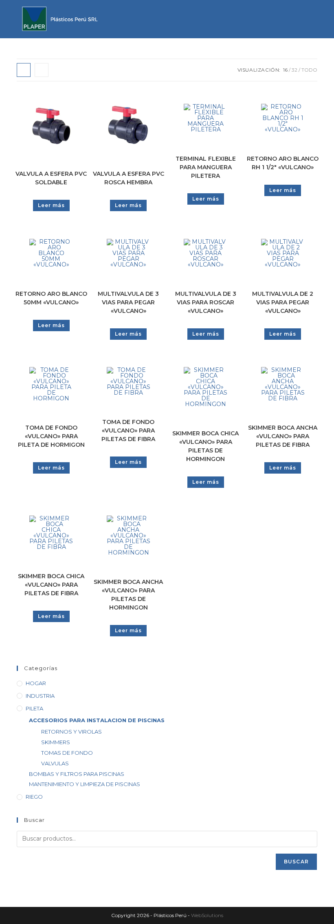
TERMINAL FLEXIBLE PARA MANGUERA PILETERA (206, 167)
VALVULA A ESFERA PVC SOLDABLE (51, 178)
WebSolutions (207, 915)
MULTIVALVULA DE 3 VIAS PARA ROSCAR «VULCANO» (205, 302)
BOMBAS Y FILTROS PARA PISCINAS (76, 774)
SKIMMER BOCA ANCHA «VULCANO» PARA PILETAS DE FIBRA (282, 436)
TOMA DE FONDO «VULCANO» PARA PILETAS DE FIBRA (128, 430)
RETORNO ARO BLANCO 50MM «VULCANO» (51, 298)
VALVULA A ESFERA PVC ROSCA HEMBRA (128, 178)
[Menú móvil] (310, 8)
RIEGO (34, 796)
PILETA (34, 708)
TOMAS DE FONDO (67, 752)
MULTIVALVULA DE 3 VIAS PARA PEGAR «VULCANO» (128, 302)
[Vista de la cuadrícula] (24, 70)
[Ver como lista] (41, 70)
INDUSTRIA (40, 695)
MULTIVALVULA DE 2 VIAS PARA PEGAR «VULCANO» (282, 302)
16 (285, 70)
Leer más (51, 205)
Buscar (296, 861)
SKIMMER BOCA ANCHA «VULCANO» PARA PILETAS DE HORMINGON (128, 594)
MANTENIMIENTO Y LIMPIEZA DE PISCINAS (84, 784)
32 (294, 70)
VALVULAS (55, 763)
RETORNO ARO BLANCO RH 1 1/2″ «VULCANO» (283, 163)
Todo (309, 70)
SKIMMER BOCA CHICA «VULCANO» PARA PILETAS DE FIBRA (51, 584)
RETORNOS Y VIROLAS (71, 731)
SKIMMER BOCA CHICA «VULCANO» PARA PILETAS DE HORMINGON (205, 446)
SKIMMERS (55, 742)
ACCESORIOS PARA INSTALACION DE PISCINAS (97, 720)
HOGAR (36, 683)
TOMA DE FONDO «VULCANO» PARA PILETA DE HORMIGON (51, 436)
